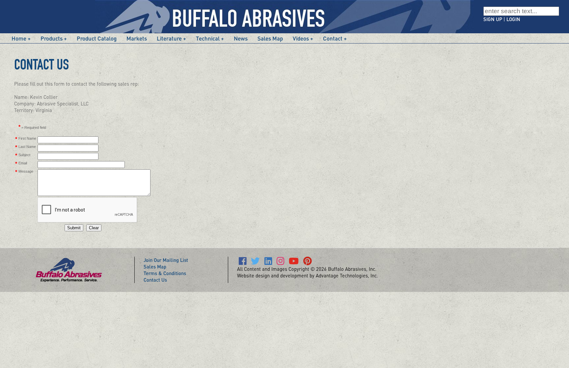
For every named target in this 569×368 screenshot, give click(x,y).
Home (19, 38)
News (241, 38)
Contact (332, 38)
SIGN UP (492, 19)
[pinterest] (307, 262)
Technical (208, 38)
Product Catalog (97, 38)
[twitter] (255, 262)
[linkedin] (268, 262)
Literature (169, 38)
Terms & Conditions (165, 273)
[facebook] (242, 262)
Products (52, 38)
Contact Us (155, 280)
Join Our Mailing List (166, 260)
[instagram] (280, 262)
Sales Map (270, 38)
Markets (136, 38)
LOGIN (513, 19)
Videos (301, 38)
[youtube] (293, 262)
